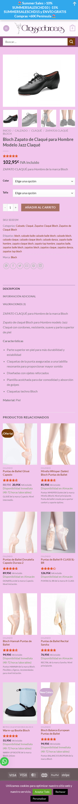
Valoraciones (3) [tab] (14, 304)
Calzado (21, 130)
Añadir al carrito (40, 207)
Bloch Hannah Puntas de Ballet (17, 643)
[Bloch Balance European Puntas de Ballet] (58, 703)
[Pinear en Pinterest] (33, 266)
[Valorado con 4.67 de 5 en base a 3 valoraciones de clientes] (39, 156)
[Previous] (9, 81)
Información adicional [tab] (19, 296)
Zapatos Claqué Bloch (46, 225)
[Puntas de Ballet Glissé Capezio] (20, 444)
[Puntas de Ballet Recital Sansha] (58, 614)
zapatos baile (63, 243)
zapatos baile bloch (13, 247)
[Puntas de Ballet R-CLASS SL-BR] (58, 532)
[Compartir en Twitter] (20, 266)
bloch (17, 235)
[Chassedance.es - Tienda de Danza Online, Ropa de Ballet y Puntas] (39, 28)
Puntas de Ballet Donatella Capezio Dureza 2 (18, 561)
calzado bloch (64, 235)
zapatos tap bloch (12, 251)
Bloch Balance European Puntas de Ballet (55, 732)
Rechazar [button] (60, 791)
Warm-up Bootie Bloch (16, 730)
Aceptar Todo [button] (42, 791)
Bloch (14, 257)
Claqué (36, 130)
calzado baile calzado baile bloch (38, 235)
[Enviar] (71, 41)
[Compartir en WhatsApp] (6, 266)
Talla (5, 192)
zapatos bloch (31, 247)
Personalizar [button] (39, 798)
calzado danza (50, 239)
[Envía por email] (27, 266)
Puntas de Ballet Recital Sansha (55, 643)
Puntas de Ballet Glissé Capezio (16, 473)
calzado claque (11, 239)
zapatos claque (48, 247)
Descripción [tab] (11, 288)
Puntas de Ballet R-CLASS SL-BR (58, 561)
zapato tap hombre (45, 243)
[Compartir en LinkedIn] (40, 266)
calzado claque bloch (31, 239)
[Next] (69, 81)
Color (6, 180)
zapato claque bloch (23, 243)
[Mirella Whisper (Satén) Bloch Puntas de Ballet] (58, 444)
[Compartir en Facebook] (13, 266)
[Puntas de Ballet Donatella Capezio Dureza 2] (20, 532)
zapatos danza (65, 247)
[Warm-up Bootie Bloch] (20, 703)
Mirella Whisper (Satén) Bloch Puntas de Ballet (55, 473)
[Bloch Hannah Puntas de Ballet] (20, 614)
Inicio (7, 130)
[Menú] (6, 28)
